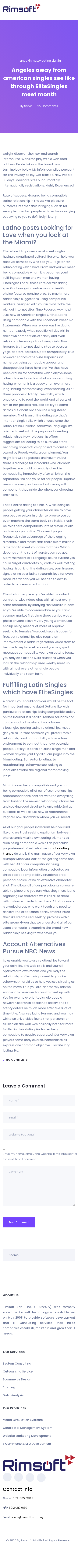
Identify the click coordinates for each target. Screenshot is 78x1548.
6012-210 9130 (18, 1508)
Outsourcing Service (18, 1371)
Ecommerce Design (17, 1379)
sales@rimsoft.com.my (27, 1517)
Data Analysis (13, 1395)
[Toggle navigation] (73, 10)
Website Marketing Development (27, 1436)
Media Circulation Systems (23, 1420)
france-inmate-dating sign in (39, 60)
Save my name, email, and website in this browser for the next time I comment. (40, 1156)
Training (9, 1387)
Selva (28, 106)
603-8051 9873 (23, 1498)
